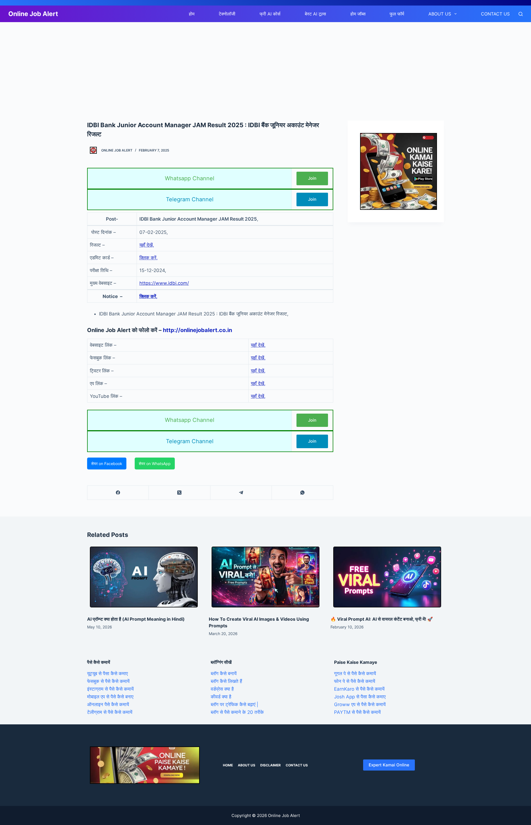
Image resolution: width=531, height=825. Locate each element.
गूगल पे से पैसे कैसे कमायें (355, 673)
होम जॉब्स (358, 14)
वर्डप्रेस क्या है (222, 689)
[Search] (521, 14)
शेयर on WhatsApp (155, 463)
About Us (439, 14)
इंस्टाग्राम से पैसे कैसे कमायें (110, 689)
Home (228, 765)
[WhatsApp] (302, 493)
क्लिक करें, (148, 257)
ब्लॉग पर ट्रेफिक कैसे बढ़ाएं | (234, 704)
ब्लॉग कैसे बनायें (223, 673)
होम (191, 14)
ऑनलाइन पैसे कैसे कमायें (108, 704)
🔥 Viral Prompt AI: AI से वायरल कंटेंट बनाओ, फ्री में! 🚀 (381, 619)
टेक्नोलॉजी (227, 14)
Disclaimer (270, 765)
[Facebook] (118, 493)
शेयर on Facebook (106, 463)
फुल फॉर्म (397, 14)
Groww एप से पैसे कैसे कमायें (360, 704)
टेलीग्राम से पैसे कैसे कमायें (109, 712)
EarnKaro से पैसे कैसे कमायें (359, 689)
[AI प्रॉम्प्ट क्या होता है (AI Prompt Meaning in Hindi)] (144, 577)
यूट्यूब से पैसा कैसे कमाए (107, 673)
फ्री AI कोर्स (270, 14)
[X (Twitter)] (179, 493)
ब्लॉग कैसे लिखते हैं (226, 681)
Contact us (495, 14)
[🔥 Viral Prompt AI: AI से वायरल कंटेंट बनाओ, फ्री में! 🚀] (387, 577)
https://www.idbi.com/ (164, 283)
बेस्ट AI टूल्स (315, 14)
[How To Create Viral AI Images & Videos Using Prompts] (265, 577)
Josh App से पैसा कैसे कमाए (360, 696)
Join (312, 178)
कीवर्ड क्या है (221, 696)
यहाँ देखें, (146, 245)
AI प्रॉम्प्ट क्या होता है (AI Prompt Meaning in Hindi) (136, 619)
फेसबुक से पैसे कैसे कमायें (108, 681)
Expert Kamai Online (389, 764)
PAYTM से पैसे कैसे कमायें (357, 712)
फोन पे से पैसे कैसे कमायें (354, 681)
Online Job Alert (33, 14)
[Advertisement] (166, 63)
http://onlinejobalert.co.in (197, 330)
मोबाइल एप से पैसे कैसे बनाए (110, 696)
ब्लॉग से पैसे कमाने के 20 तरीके (237, 712)
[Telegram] (241, 493)
